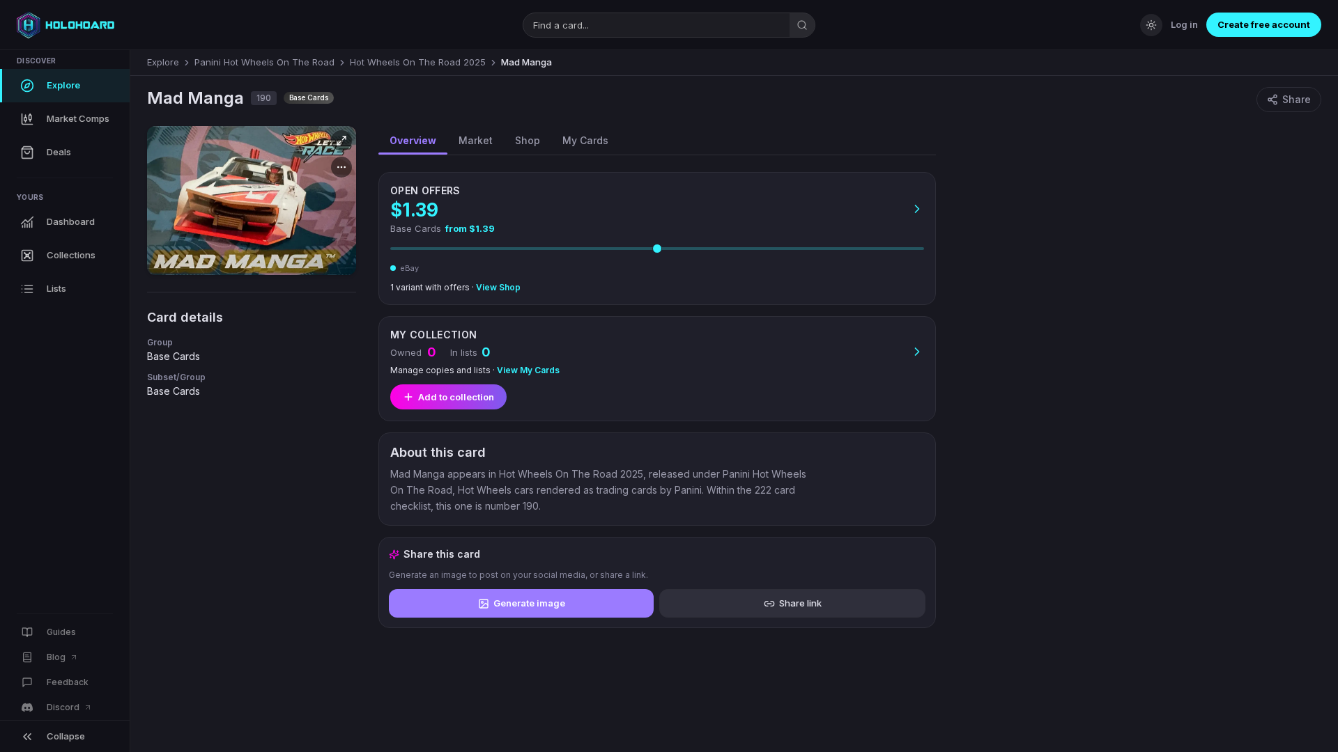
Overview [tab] (413, 140)
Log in (1184, 24)
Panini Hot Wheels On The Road (264, 62)
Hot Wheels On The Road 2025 (418, 62)
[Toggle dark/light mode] (1151, 25)
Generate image (529, 603)
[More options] (341, 167)
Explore (163, 62)
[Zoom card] (341, 140)
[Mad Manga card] (251, 200)
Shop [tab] (527, 140)
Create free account (1263, 24)
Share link (800, 603)
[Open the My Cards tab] (657, 369)
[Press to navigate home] (65, 25)
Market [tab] (476, 140)
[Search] (802, 25)
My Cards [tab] (585, 140)
